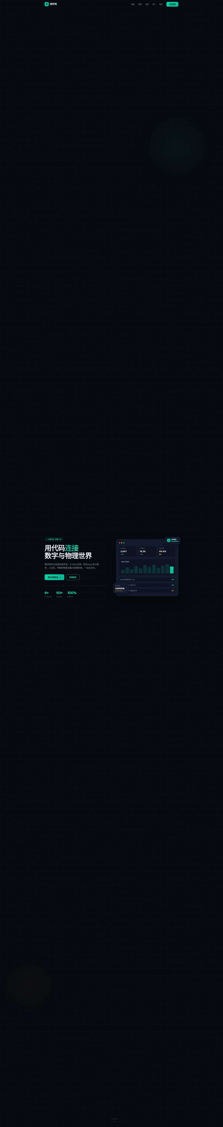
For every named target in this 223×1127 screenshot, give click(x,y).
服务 (133, 4)
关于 (154, 4)
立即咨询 (172, 4)
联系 (161, 4)
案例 (140, 4)
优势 (147, 4)
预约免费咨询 (53, 577)
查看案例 (72, 577)
